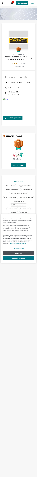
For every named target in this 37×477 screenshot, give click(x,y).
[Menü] (2, 3)
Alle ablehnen (18, 253)
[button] (18, 165)
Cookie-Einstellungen (18, 248)
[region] (18, 238)
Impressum (23, 243)
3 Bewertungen (18, 66)
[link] (18, 77)
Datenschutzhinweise (15, 243)
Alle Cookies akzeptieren (18, 258)
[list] (18, 85)
